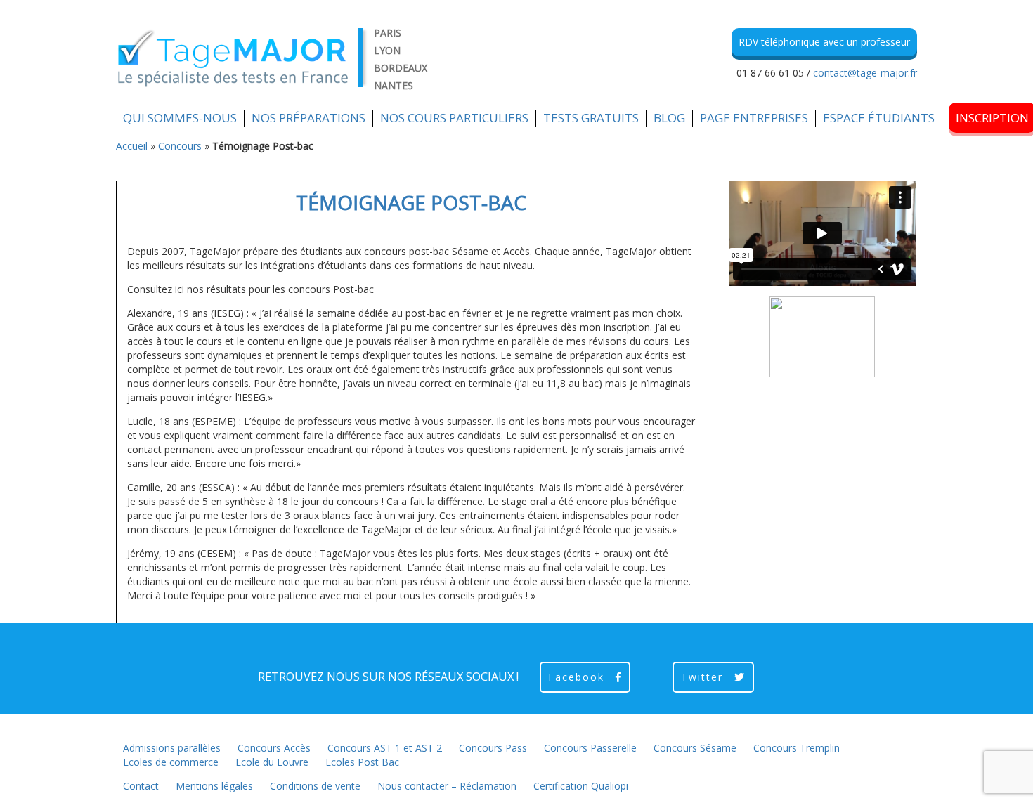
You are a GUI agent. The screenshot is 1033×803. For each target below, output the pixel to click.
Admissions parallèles (172, 748)
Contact (141, 785)
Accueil (132, 145)
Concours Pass (493, 748)
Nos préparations (308, 118)
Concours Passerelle (590, 748)
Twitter (704, 677)
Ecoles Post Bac (362, 762)
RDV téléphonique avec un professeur (824, 41)
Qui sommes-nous (180, 118)
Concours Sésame (695, 748)
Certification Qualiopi (580, 785)
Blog (669, 118)
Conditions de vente (315, 785)
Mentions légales (214, 785)
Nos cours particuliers (454, 118)
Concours (180, 145)
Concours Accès (274, 748)
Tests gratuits (591, 118)
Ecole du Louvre (271, 762)
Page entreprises (754, 118)
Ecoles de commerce (171, 762)
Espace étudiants (879, 118)
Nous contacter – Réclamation (446, 785)
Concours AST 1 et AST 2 (384, 748)
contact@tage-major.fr (865, 72)
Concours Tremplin (796, 748)
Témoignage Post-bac (411, 202)
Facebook (578, 677)
